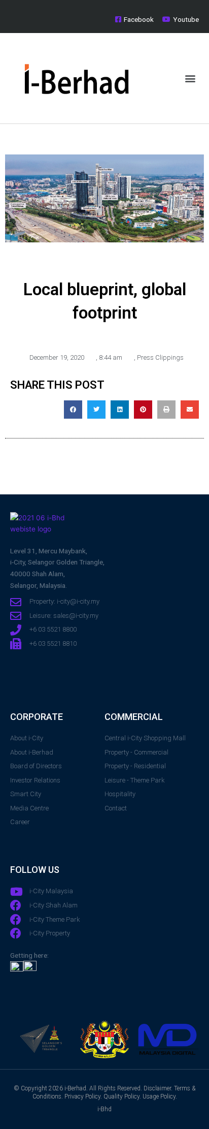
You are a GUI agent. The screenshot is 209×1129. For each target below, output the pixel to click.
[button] (190, 78)
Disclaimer (157, 1088)
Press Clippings (160, 357)
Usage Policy (159, 1096)
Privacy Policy (82, 1096)
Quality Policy (121, 1096)
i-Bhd (104, 1109)
